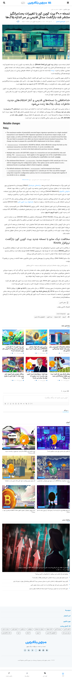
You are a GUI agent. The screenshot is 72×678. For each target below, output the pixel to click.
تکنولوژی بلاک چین (40, 317)
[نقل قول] (21, 404)
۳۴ (11, 380)
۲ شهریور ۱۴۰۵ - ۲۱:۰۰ (42, 380)
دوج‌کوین (30, 629)
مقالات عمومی (41, 448)
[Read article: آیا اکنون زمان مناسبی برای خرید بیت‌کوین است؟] (53, 438)
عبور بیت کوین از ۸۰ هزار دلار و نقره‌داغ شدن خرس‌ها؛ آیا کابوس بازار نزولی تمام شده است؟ (13, 349)
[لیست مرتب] (16, 404)
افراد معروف (57, 317)
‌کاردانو (28, 633)
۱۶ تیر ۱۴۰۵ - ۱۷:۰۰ (63, 570)
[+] (31, 403)
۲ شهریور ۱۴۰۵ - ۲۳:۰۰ (65, 380)
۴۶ (35, 380)
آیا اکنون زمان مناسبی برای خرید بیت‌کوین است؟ (58, 451)
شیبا (19, 633)
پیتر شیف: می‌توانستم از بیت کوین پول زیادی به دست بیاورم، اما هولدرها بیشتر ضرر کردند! (37, 376)
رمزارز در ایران (5, 629)
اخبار (61, 9)
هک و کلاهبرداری (6, 633)
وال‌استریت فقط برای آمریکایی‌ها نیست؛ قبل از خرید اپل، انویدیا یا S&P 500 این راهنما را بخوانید (43, 568)
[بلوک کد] (23, 404)
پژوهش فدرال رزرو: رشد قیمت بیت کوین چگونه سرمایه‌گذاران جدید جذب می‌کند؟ (61, 376)
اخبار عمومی (53, 343)
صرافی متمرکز (6, 477)
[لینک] (26, 404)
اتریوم (64, 317)
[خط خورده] (13, 404)
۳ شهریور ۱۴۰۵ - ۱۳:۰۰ (42, 353)
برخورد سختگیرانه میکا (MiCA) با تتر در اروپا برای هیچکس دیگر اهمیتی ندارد (53, 481)
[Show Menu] (68, 3)
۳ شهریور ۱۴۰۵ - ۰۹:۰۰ (18, 353)
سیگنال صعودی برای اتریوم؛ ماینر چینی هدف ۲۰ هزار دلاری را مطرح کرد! (14, 376)
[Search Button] (4, 3)
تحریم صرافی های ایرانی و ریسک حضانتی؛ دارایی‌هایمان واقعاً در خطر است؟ (50, 578)
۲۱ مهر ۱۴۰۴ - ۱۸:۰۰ (47, 22)
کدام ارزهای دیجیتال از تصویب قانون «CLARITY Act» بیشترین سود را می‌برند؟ (19, 511)
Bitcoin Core (25, 180)
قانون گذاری (67, 629)
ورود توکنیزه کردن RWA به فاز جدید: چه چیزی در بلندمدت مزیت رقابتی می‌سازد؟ (20, 452)
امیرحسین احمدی (60, 22)
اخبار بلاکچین (30, 343)
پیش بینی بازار (66, 633)
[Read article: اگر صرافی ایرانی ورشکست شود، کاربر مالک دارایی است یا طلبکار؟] (18, 467)
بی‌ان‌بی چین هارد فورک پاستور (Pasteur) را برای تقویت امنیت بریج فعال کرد (36, 349)
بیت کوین (49, 317)
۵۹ (11, 353)
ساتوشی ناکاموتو (65, 191)
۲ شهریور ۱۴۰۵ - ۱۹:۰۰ (18, 380)
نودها (52, 70)
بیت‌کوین (22, 629)
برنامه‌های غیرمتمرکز (35, 185)
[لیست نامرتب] (18, 404)
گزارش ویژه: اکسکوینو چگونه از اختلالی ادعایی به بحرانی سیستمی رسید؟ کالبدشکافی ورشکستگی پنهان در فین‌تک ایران (40, 581)
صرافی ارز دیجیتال (39, 629)
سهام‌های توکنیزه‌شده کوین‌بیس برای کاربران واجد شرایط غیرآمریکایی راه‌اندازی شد (60, 349)
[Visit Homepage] (39, 2)
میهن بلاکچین (66, 9)
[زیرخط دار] (10, 404)
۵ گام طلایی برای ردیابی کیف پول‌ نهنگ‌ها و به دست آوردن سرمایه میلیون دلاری (49, 585)
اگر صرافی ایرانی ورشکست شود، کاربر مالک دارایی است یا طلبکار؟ (20, 481)
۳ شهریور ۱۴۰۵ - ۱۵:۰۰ (65, 353)
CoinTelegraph (61, 314)
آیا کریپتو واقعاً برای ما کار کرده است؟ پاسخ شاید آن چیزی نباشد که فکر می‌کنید (53, 511)
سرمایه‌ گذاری (58, 629)
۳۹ (58, 380)
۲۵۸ (57, 570)
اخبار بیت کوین (54, 9)
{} (28, 403)
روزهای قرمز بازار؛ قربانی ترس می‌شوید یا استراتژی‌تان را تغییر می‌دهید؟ (51, 574)
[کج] (8, 404)
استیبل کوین (14, 629)
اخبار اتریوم (6, 370)
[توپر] (5, 404)
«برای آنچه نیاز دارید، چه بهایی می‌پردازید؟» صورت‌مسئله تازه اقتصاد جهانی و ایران (48, 589)
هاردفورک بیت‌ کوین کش (25, 202)
